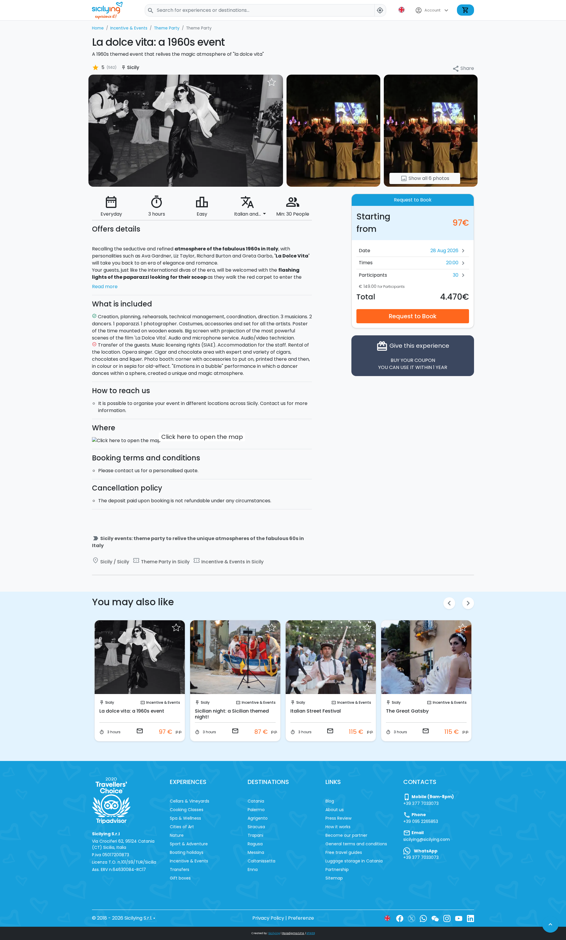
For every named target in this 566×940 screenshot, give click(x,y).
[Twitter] (411, 918)
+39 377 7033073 (421, 803)
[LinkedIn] (470, 918)
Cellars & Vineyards (189, 801)
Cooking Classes (186, 810)
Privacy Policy (268, 918)
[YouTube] (458, 918)
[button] (402, 9)
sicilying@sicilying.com (426, 839)
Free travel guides (343, 852)
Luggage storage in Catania (354, 861)
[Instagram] (446, 918)
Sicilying (274, 933)
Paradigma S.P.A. (293, 933)
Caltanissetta (261, 861)
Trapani (255, 835)
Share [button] (463, 68)
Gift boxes (180, 878)
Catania (256, 801)
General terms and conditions (356, 844)
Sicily (109, 702)
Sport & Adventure (189, 844)
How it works (338, 827)
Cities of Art (182, 827)
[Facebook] (399, 918)
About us (334, 810)
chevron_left (449, 603)
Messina (256, 852)
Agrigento (258, 818)
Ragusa (255, 844)
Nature (177, 835)
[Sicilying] (111, 10)
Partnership (337, 869)
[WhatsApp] (423, 918)
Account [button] (432, 10)
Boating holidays (186, 852)
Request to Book (413, 316)
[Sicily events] (185, 130)
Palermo (256, 810)
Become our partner (346, 835)
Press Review (338, 818)
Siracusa (256, 827)
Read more (105, 286)
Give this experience (412, 355)
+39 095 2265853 (420, 821)
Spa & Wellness (185, 818)
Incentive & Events (163, 702)
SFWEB (311, 933)
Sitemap (334, 878)
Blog (329, 801)
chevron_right (468, 603)
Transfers (179, 869)
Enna (253, 869)
